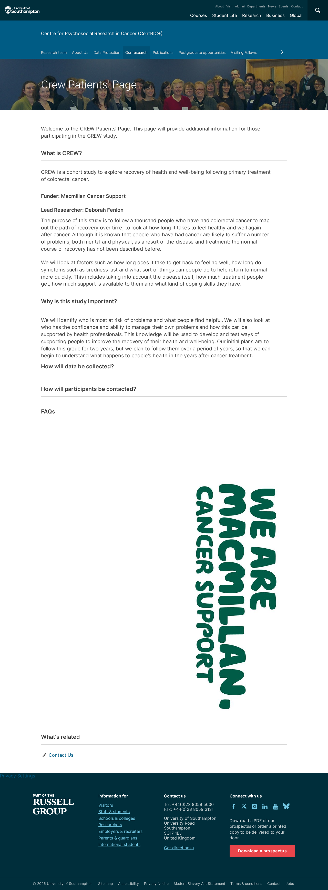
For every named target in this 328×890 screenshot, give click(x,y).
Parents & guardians (117, 838)
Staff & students (114, 811)
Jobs (290, 883)
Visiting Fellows (244, 52)
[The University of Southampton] (22, 10)
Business (275, 15)
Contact (297, 6)
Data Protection (107, 52)
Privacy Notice (156, 883)
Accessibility (128, 883)
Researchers (110, 824)
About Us (80, 52)
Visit (229, 6)
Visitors (105, 805)
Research (251, 15)
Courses (198, 15)
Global (296, 15)
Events (284, 6)
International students (119, 844)
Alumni (240, 6)
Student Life (224, 15)
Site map (105, 883)
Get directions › (179, 847)
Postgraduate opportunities (202, 52)
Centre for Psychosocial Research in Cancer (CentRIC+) (102, 33)
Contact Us (61, 755)
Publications (163, 52)
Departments (256, 6)
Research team (54, 52)
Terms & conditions (246, 883)
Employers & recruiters (120, 831)
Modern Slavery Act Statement (199, 883)
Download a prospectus (262, 850)
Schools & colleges (116, 818)
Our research (136, 52)
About (219, 6)
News (272, 6)
